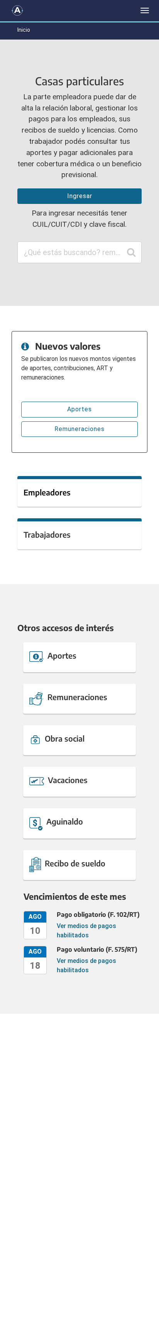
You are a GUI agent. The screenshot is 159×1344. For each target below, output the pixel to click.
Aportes (79, 409)
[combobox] (79, 252)
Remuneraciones (79, 429)
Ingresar (79, 196)
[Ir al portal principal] (17, 10)
